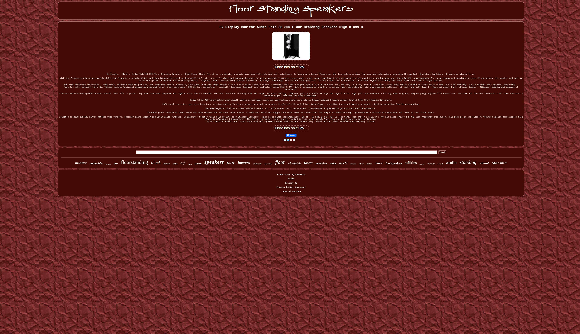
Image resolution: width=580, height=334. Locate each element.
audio (451, 162)
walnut (484, 163)
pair (231, 162)
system (353, 164)
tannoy (198, 163)
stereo (369, 163)
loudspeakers (394, 163)
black (156, 162)
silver (361, 164)
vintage (431, 163)
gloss (190, 164)
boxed (167, 163)
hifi (182, 163)
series (333, 163)
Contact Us (291, 183)
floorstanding (134, 162)
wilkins (411, 163)
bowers (244, 162)
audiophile (96, 163)
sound (422, 164)
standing (468, 162)
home (379, 163)
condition (321, 163)
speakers (214, 162)
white (175, 164)
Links (291, 179)
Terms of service (291, 191)
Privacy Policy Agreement (291, 187)
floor (280, 162)
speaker (499, 162)
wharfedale (294, 163)
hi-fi (343, 163)
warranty (257, 164)
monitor (81, 163)
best (116, 163)
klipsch (440, 164)
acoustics (268, 164)
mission (108, 164)
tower (308, 163)
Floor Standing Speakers (291, 174)
